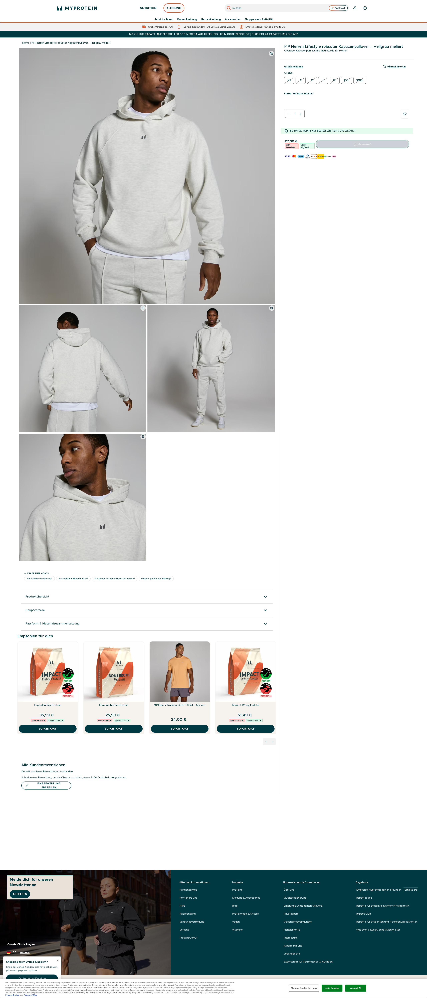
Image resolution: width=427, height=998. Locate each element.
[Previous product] (266, 741)
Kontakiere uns (188, 897)
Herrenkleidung (211, 19)
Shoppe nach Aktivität (259, 19)
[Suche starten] (229, 8)
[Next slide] (275, 695)
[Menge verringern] (288, 114)
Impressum (290, 937)
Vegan (236, 921)
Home (26, 42)
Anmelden (20, 894)
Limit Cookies (332, 988)
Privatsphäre (291, 913)
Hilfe (182, 905)
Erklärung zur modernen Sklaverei (303, 905)
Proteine (237, 889)
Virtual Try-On (396, 66)
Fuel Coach (340, 8)
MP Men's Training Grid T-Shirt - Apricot (179, 705)
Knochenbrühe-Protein (113, 705)
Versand (184, 929)
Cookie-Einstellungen (21, 944)
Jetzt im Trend (163, 19)
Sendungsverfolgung (191, 921)
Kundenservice (188, 889)
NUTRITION (148, 8)
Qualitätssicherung (295, 897)
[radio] (289, 80)
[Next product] (272, 741)
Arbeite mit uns (293, 945)
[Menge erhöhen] (300, 114)
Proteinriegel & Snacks (245, 913)
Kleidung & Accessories (246, 897)
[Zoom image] (271, 53)
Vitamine (237, 929)
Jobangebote (292, 953)
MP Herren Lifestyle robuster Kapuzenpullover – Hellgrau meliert (71, 42)
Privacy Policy (12, 995)
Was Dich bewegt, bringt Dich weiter (378, 929)
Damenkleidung (187, 19)
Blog (235, 905)
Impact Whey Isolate (245, 705)
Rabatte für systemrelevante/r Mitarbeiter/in (382, 905)
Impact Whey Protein (47, 705)
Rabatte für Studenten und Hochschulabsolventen (386, 921)
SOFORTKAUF (48, 728)
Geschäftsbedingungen (298, 921)
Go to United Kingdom (32, 978)
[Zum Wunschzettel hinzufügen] (405, 114)
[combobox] (287, 8)
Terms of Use (30, 995)
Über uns (289, 889)
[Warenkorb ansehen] (365, 8)
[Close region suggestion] (57, 960)
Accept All (355, 988)
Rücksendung (187, 913)
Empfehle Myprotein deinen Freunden (386, 889)
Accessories (233, 19)
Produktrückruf (188, 937)
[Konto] (355, 8)
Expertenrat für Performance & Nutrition (308, 961)
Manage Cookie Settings (304, 988)
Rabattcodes (364, 897)
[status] (294, 114)
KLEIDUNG (173, 8)
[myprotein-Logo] (77, 8)
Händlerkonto (292, 929)
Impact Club (363, 913)
